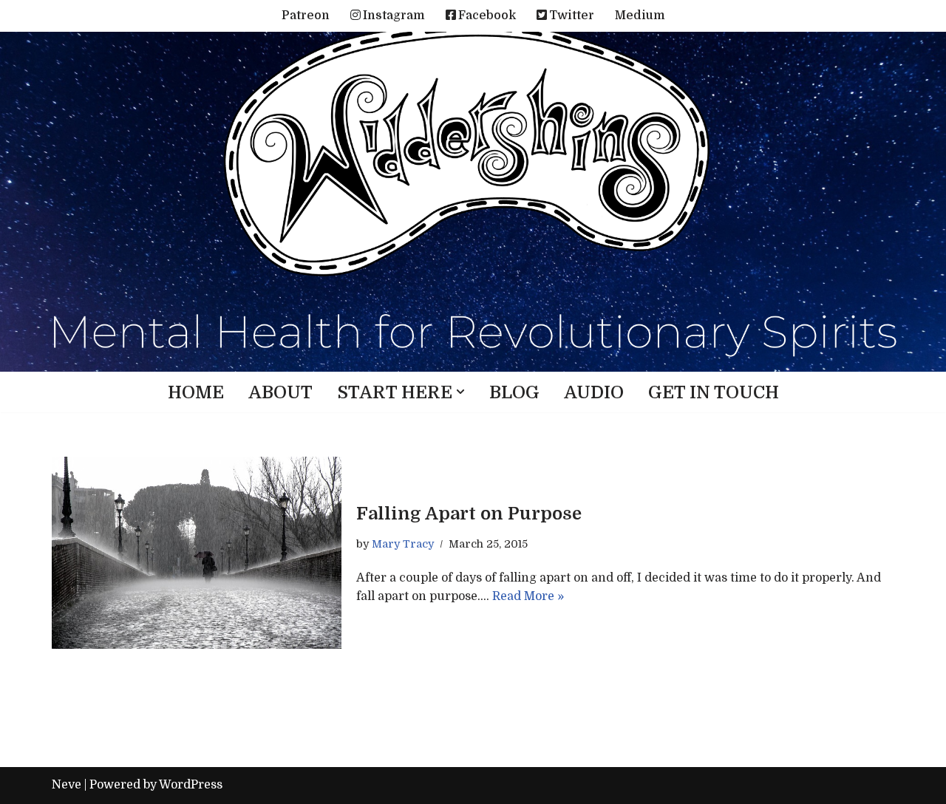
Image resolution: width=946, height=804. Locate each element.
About (280, 392)
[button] (460, 391)
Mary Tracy (403, 544)
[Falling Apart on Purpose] (196, 553)
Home (196, 392)
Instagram (394, 15)
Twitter (571, 15)
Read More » (528, 596)
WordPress (190, 784)
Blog (514, 392)
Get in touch (713, 392)
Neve (66, 784)
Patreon (306, 15)
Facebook (487, 15)
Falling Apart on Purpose (469, 513)
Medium (640, 15)
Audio (594, 392)
